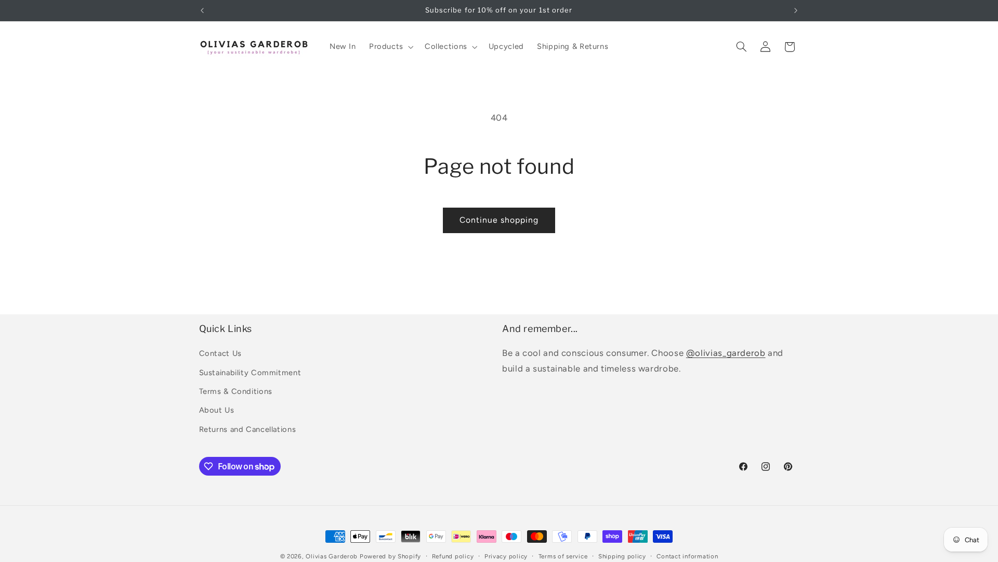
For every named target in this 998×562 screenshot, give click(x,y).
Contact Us (220, 353)
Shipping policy (622, 556)
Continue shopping (499, 220)
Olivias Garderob (332, 556)
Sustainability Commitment (250, 372)
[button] (390, 46)
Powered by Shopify (390, 556)
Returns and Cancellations (247, 429)
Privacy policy (506, 556)
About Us (216, 410)
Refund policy (453, 556)
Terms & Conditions (235, 391)
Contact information (687, 556)
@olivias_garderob (726, 353)
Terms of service (563, 556)
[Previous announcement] (202, 10)
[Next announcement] (795, 10)
